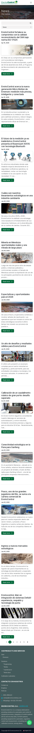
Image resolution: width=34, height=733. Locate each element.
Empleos (4, 688)
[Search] (30, 23)
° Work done (7, 672)
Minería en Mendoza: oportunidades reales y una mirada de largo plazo (14, 245)
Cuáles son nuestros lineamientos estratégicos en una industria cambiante (17, 195)
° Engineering (7, 664)
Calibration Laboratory (8, 676)
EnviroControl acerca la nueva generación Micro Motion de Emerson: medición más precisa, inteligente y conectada (16, 90)
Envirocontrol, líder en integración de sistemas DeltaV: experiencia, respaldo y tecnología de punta (16, 599)
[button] (17, 27)
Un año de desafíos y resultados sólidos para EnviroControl (16, 344)
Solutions (4, 661)
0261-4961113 (7, 695)
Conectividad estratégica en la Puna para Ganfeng (15, 446)
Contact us (4, 685)
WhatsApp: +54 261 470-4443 (12, 700)
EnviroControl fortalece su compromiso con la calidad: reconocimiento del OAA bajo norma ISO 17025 (15, 36)
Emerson (5, 657)
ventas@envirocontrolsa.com (12, 698)
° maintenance (7, 669)
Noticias (3, 691)
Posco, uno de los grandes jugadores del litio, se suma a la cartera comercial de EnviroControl (16, 495)
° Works (5, 667)
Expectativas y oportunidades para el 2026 (15, 295)
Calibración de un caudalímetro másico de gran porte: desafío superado (15, 395)
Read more (6, 74)
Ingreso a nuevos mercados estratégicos (14, 547)
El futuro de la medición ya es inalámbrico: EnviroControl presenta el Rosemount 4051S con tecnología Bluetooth (15, 142)
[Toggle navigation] (31, 2)
